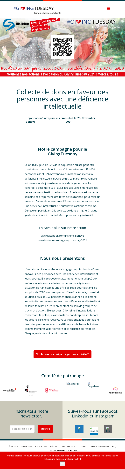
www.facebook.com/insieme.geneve (62, 235)
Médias (53, 446)
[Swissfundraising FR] (10, 390)
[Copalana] (94, 390)
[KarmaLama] (115, 390)
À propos (13, 446)
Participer (26, 446)
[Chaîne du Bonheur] (52, 390)
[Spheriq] (73, 390)
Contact (83, 446)
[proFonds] (31, 390)
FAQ (114, 446)
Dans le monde (67, 446)
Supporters (41, 446)
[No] (121, 460)
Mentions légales (100, 446)
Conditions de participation (62, 450)
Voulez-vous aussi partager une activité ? (62, 354)
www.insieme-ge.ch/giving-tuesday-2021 (62, 240)
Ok (62, 463)
